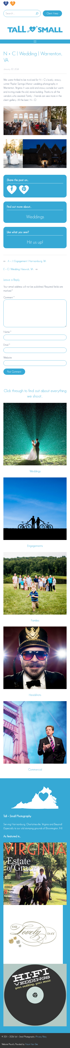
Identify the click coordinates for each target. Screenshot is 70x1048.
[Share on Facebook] (12, 189)
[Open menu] (35, 41)
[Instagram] (12, 3)
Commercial (35, 769)
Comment (8, 297)
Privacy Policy (41, 1036)
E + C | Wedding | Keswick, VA (18, 269)
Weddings (35, 216)
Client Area (52, 13)
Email (6, 344)
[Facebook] (5, 3)
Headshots (35, 695)
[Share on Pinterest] (24, 189)
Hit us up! (35, 242)
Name (7, 331)
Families (35, 620)
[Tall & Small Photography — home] (35, 29)
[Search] (36, 13)
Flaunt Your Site (31, 1044)
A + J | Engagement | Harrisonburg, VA (27, 261)
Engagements (35, 546)
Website (7, 357)
